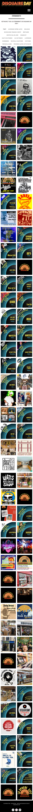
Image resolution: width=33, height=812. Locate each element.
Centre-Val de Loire (12, 35)
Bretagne (26, 32)
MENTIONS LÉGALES (20, 803)
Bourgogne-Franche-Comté (12, 32)
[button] (29, 10)
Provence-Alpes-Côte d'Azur (22, 44)
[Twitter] (20, 810)
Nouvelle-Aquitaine (17, 41)
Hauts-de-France (7, 38)
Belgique (27, 29)
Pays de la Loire (7, 44)
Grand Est (23, 35)
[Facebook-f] (13, 810)
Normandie (5, 41)
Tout (4, 29)
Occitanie (28, 41)
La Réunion (28, 38)
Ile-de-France (18, 38)
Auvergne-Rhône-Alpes (15, 29)
